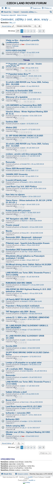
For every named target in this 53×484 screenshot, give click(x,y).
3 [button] (28, 31)
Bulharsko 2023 (12, 419)
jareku (24, 156)
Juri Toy (24, 251)
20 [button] (40, 31)
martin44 (25, 377)
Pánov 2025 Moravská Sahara (18, 168)
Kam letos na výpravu (15, 194)
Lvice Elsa (25, 266)
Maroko (9, 231)
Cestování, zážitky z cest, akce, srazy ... (26, 19)
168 (26, 71)
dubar (24, 408)
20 (31, 102)
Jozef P (24, 129)
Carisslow (25, 116)
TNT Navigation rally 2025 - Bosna (20, 219)
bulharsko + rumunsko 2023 (18, 413)
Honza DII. (25, 233)
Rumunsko (10, 162)
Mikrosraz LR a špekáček (17, 97)
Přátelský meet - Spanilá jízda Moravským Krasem (28, 243)
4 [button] (31, 31)
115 (26, 79)
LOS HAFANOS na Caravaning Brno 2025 (23, 105)
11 (32, 55)
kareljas (24, 92)
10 (29, 55)
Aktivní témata (22, 15)
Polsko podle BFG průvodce (18, 211)
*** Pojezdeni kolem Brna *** (18, 74)
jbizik (23, 86)
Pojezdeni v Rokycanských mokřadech (23, 306)
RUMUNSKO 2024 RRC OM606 (19, 283)
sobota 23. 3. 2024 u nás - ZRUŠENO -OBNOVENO (27, 317)
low (23, 44)
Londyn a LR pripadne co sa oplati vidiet (23, 363)
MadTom (25, 221)
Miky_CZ (12, 22)
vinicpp (24, 329)
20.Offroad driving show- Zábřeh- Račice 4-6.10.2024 (28, 264)
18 (25, 102)
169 (30, 71)
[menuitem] (7, 8)
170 (33, 71)
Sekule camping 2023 (15, 426)
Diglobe (24, 196)
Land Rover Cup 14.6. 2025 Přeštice (21, 187)
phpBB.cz (32, 480)
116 (30, 79)
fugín (23, 52)
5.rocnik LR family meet (16, 180)
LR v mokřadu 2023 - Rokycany (19, 369)
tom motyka (26, 308)
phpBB (30, 477)
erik (23, 170)
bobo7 (24, 212)
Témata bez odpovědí (8, 15)
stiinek (24, 348)
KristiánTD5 (26, 164)
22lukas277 (26, 285)
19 (28, 102)
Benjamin (25, 356)
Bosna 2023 (11, 400)
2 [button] (24, 31)
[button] (18, 31)
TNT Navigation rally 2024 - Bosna (20, 312)
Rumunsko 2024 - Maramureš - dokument (24, 237)
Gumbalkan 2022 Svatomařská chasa (22, 250)
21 (33, 102)
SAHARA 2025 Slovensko (17, 174)
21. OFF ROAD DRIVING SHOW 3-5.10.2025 (24, 136)
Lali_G (24, 428)
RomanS (25, 182)
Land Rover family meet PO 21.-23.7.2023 (24, 406)
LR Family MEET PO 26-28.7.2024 (20, 299)
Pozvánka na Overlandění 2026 (19, 91)
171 (37, 71)
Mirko (23, 245)
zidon (23, 260)
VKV (23, 394)
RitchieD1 (25, 227)
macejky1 (25, 293)
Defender (15, 46)
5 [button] (34, 31)
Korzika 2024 (11, 346)
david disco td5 (27, 188)
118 (37, 79)
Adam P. (24, 76)
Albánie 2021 (11, 127)
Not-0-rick (25, 402)
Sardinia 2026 (12, 122)
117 (33, 79)
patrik (23, 340)
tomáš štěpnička (27, 371)
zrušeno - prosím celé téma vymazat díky (24, 154)
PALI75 (24, 239)
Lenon (24, 99)
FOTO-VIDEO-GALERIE (16, 51)
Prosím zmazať (12, 225)
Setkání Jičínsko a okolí (16, 392)
